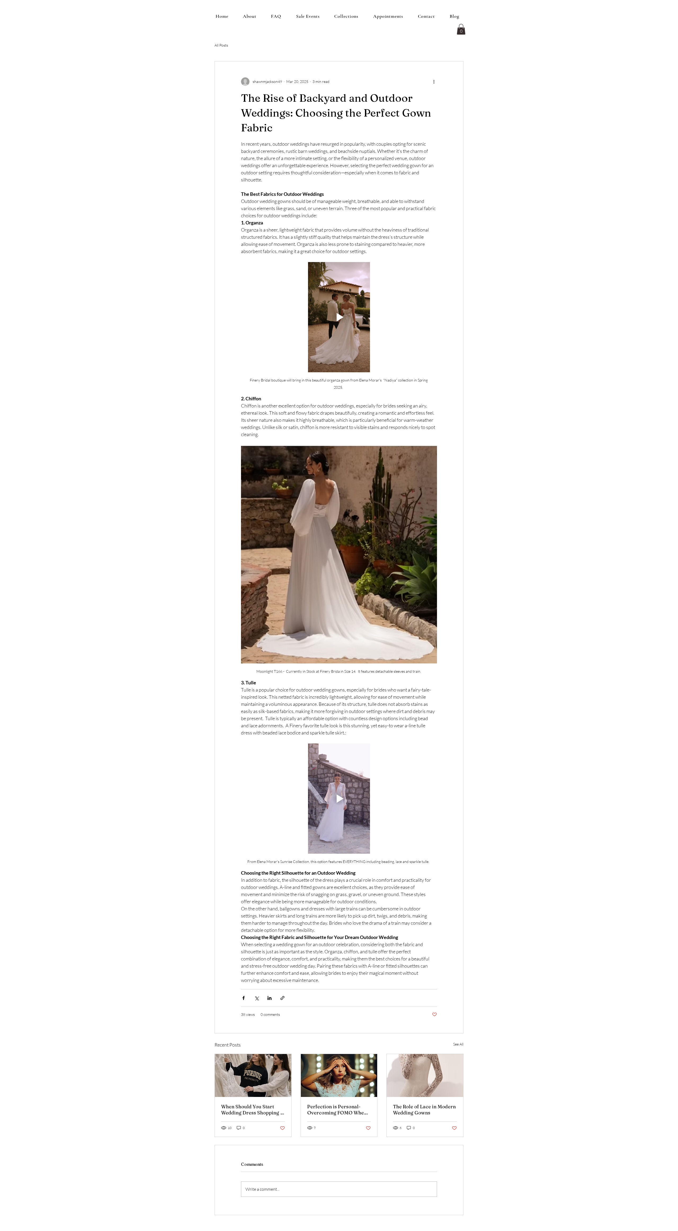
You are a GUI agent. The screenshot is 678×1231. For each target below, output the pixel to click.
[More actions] (434, 81)
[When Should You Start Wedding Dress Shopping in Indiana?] (253, 1075)
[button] (461, 29)
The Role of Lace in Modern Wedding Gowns (424, 1110)
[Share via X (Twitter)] (256, 997)
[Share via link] (282, 997)
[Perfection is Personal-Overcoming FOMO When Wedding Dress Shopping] (339, 1075)
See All (458, 1044)
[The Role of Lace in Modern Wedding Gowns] (425, 1075)
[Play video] (339, 317)
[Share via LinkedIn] (269, 997)
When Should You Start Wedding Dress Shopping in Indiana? (253, 1110)
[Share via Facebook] (243, 997)
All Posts (221, 45)
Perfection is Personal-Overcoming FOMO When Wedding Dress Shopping (337, 1110)
